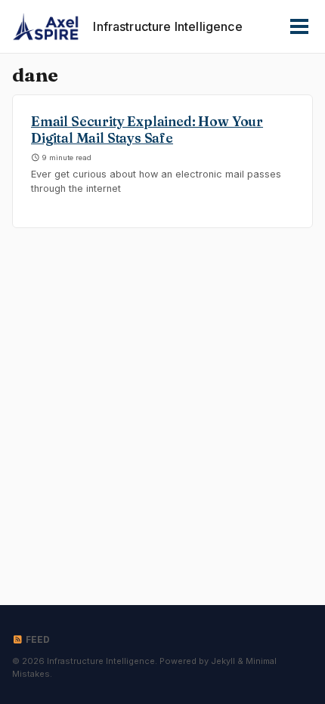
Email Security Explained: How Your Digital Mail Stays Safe (147, 130)
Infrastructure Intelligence (167, 26)
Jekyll (223, 661)
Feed (36, 639)
